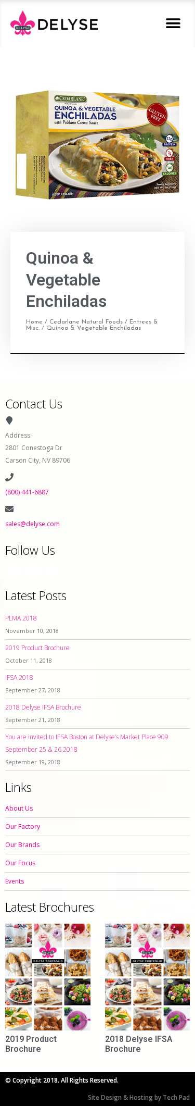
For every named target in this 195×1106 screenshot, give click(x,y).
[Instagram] (32, 571)
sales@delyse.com (32, 523)
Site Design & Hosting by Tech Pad (139, 1097)
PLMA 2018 (21, 618)
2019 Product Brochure (37, 647)
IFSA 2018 (19, 677)
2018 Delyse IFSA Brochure (43, 707)
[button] (173, 23)
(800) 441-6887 (27, 492)
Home (34, 322)
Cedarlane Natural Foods (86, 322)
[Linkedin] (52, 571)
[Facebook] (13, 571)
